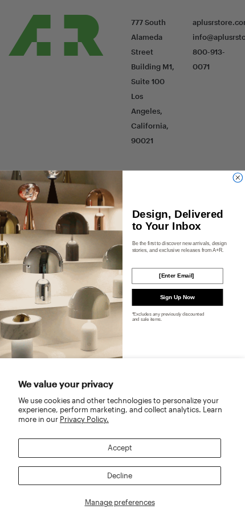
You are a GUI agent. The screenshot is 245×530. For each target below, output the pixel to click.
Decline (119, 475)
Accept (120, 447)
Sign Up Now (177, 297)
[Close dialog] (238, 178)
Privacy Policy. (84, 419)
